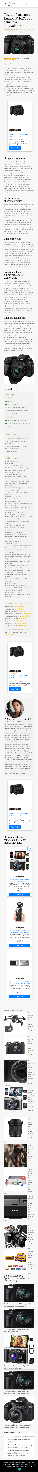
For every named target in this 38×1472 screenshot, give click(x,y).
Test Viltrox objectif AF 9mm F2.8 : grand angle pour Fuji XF (31, 1126)
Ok (19, 1469)
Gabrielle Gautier (11, 30)
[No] (36, 1466)
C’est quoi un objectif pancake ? (30, 1149)
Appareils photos (26, 32)
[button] (13, 64)
